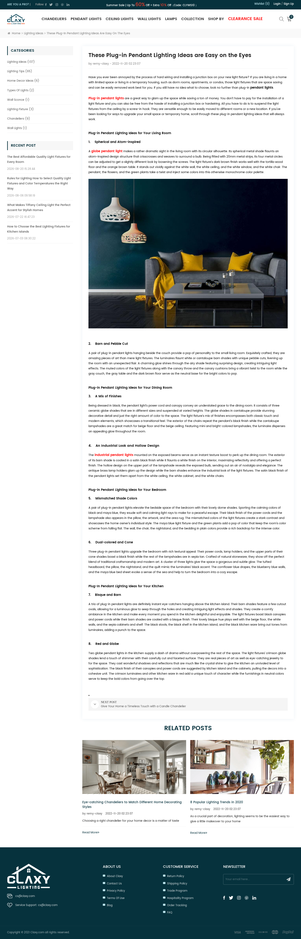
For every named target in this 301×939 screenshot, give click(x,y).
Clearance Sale (245, 19)
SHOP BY (216, 19)
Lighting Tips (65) (19, 71)
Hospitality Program (180, 898)
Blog (110, 905)
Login (277, 4)
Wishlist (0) (262, 4)
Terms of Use (115, 898)
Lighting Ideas (33, 33)
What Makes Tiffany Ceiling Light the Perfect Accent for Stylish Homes (38, 207)
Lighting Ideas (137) (21, 61)
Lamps (171, 19)
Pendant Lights (86, 19)
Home (16, 33)
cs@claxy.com (25, 896)
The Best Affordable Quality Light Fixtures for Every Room (38, 159)
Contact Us (114, 884)
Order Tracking (177, 905)
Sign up (289, 4)
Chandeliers (54, 19)
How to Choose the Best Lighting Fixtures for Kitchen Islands (38, 229)
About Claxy (115, 876)
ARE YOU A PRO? (18, 4)
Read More (111, 832)
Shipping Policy (177, 884)
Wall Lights (149, 19)
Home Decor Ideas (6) (23, 80)
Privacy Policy (116, 891)
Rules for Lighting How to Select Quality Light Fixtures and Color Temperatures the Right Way (39, 183)
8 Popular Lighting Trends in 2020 (130, 802)
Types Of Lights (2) (20, 90)
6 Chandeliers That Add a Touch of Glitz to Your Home (254, 802)
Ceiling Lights (120, 19)
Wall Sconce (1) (18, 99)
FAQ (169, 912)
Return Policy (175, 876)
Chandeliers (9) (18, 118)
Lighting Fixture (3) (20, 109)
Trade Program (177, 891)
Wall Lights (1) (17, 128)
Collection (192, 19)
